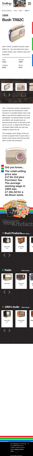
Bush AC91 (7, 246)
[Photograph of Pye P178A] (7, 277)
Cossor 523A (21, 320)
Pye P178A (7, 283)
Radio (20, 10)
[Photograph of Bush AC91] (7, 240)
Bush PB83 (21, 246)
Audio (15, 10)
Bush (20, 67)
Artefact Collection (7, 10)
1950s (21, 62)
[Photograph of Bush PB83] (21, 240)
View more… (26, 234)
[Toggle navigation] (29, 3)
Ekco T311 (7, 320)
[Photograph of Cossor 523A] (21, 314)
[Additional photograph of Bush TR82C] (7, 87)
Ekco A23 (21, 283)
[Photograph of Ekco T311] (7, 314)
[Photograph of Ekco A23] (21, 277)
